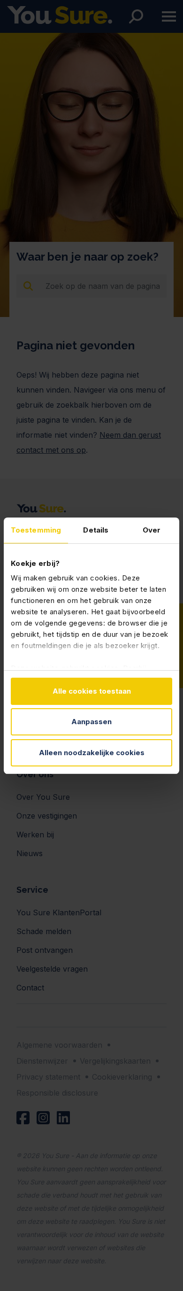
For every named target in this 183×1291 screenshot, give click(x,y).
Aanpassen (91, 721)
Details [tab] (95, 530)
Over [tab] (151, 530)
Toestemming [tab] (36, 530)
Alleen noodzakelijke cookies (92, 752)
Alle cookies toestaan (92, 691)
